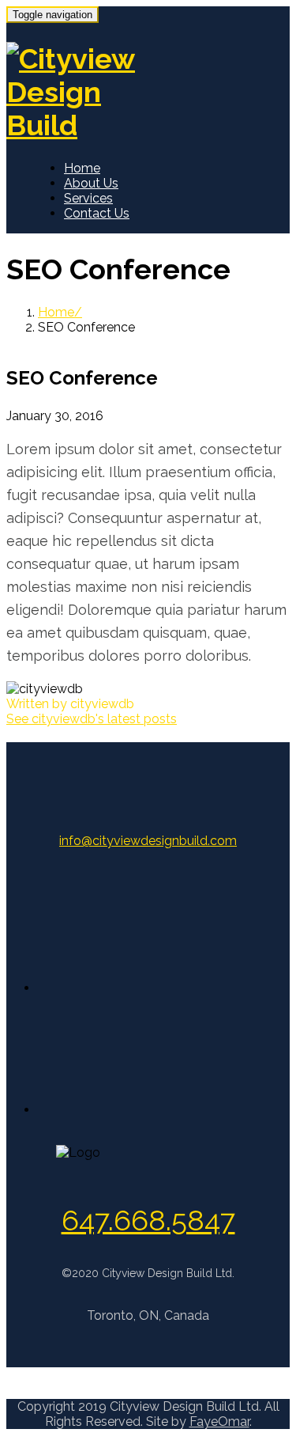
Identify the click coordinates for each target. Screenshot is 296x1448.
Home (82, 168)
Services (88, 198)
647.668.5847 (148, 1220)
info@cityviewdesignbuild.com (148, 840)
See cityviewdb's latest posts (91, 718)
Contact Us (96, 213)
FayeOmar (219, 1421)
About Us (91, 183)
